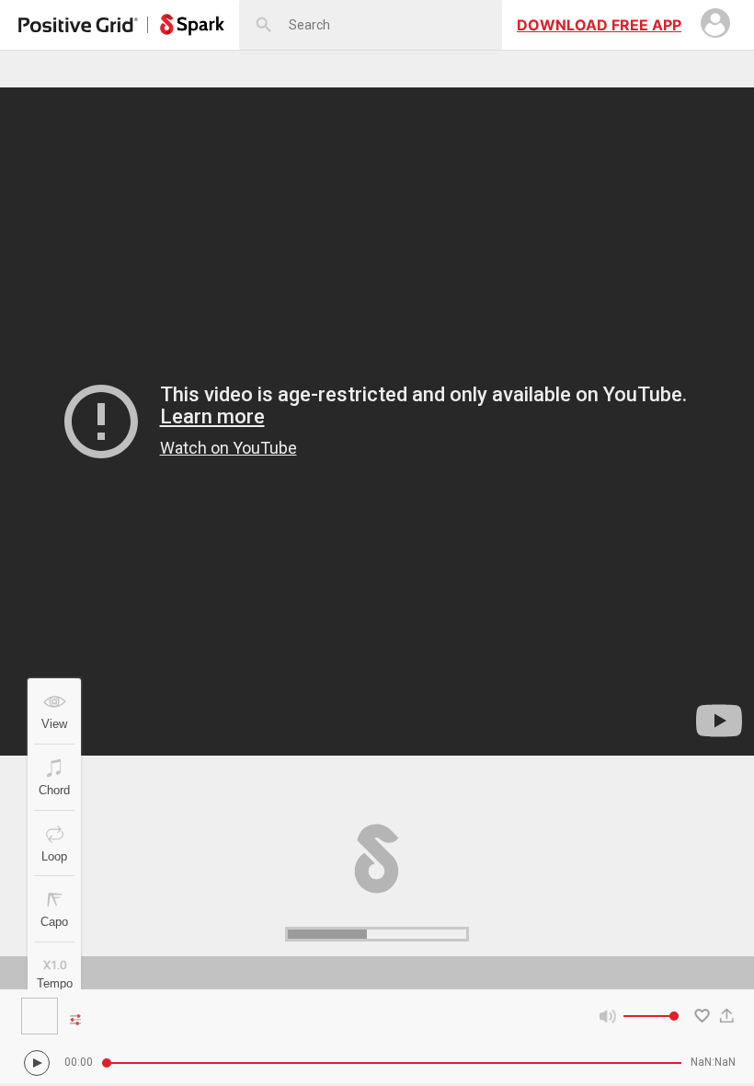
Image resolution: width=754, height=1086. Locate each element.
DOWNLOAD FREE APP (599, 25)
